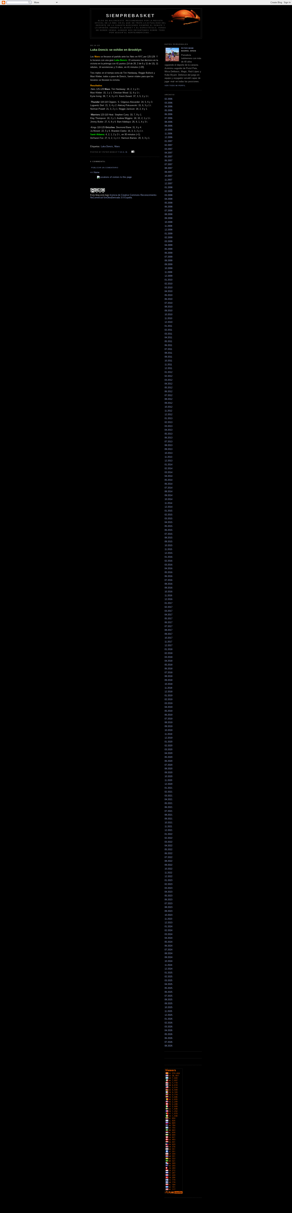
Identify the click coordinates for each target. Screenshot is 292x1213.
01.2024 (168, 926)
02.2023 (168, 884)
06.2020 (168, 761)
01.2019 (168, 695)
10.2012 (168, 407)
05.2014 (168, 480)
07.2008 (168, 210)
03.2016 (168, 564)
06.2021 (168, 807)
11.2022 (168, 872)
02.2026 (168, 1022)
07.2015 (168, 534)
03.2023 (168, 888)
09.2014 (168, 495)
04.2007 (168, 152)
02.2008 (168, 191)
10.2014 (168, 499)
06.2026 (168, 1038)
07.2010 (168, 303)
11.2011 (168, 364)
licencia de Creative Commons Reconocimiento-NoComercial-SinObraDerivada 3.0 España (123, 196)
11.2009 (168, 272)
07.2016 (168, 580)
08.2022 (168, 861)
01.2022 (168, 834)
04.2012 (168, 383)
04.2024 (168, 938)
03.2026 (168, 1026)
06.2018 (168, 668)
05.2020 (168, 757)
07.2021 (168, 811)
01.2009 (168, 233)
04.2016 (168, 568)
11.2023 (168, 919)
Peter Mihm (187, 48)
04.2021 (168, 799)
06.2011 (168, 345)
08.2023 (168, 907)
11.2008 (168, 226)
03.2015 (168, 518)
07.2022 (168, 857)
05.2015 (168, 526)
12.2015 (168, 553)
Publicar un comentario (104, 168)
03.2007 (168, 149)
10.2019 (168, 730)
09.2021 (168, 818)
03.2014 (168, 472)
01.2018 (168, 649)
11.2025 (168, 1011)
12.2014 (168, 507)
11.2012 (168, 410)
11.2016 (168, 595)
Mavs (117, 146)
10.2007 (168, 176)
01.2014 (168, 464)
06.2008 (168, 206)
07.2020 (168, 765)
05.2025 (168, 988)
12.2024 (168, 968)
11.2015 (168, 549)
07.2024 (168, 949)
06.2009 (168, 253)
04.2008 (168, 199)
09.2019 (168, 726)
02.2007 (168, 145)
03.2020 (168, 749)
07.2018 (168, 672)
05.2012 (168, 387)
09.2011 (168, 356)
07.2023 (168, 903)
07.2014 (168, 487)
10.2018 (168, 684)
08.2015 (168, 537)
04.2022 (168, 845)
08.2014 (168, 491)
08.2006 (168, 122)
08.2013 (168, 445)
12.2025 (168, 1015)
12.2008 (168, 229)
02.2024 (168, 930)
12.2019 (168, 738)
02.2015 (168, 514)
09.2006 (168, 126)
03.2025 (168, 980)
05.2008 (168, 203)
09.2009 (168, 264)
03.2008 (168, 195)
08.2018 (168, 676)
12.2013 (168, 460)
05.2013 (168, 433)
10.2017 (168, 638)
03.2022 (168, 842)
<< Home (94, 172)
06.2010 (168, 299)
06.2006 (168, 114)
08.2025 (168, 999)
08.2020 (168, 768)
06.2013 (168, 437)
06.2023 (168, 899)
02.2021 (168, 792)
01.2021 (168, 788)
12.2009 (168, 276)
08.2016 (168, 584)
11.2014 (168, 503)
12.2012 (168, 414)
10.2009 (168, 268)
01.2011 (168, 326)
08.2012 (168, 399)
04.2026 (168, 1030)
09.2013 (168, 449)
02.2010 (168, 283)
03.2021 (168, 795)
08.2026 (168, 1045)
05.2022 (168, 849)
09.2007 (168, 172)
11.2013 (168, 457)
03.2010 (168, 287)
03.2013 (168, 426)
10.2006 (168, 129)
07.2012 (168, 395)
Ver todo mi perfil (175, 85)
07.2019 (168, 718)
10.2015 (168, 545)
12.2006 (168, 137)
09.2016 (168, 587)
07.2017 (168, 626)
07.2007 (168, 164)
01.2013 (168, 418)
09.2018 (168, 680)
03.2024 (168, 934)
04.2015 (168, 522)
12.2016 (168, 599)
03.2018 (168, 657)
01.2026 (168, 1019)
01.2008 (168, 187)
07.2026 (168, 1042)
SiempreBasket (130, 15)
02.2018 (168, 653)
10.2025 (168, 1007)
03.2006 (168, 103)
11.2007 (168, 180)
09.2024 (168, 957)
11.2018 (168, 688)
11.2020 (168, 780)
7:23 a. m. (123, 152)
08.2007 (168, 168)
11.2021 (168, 826)
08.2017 (168, 630)
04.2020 (168, 753)
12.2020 (168, 784)
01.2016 (168, 557)
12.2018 (168, 691)
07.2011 (168, 349)
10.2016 (168, 591)
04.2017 (168, 614)
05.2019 (168, 711)
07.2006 (168, 118)
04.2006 (168, 106)
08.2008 (168, 214)
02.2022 (168, 838)
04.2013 (168, 430)
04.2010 (168, 291)
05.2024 (168, 942)
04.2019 (168, 707)
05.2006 (168, 110)
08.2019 (168, 722)
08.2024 (168, 953)
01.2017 (168, 603)
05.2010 (168, 295)
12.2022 (168, 876)
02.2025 (168, 976)
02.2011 (168, 330)
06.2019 (168, 715)
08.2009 (168, 260)
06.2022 (168, 853)
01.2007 (168, 141)
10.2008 (168, 222)
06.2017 (168, 622)
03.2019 (168, 703)
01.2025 (168, 972)
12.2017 (168, 645)
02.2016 (168, 561)
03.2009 (168, 241)
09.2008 (168, 218)
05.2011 (168, 341)
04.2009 (168, 245)
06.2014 (168, 484)
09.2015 (168, 541)
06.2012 (168, 391)
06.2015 (168, 530)
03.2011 (168, 333)
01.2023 (168, 880)
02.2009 (168, 237)
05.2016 (168, 572)
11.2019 (168, 734)
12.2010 (168, 322)
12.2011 (168, 368)
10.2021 (168, 822)
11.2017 (168, 641)
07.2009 (168, 256)
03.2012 (168, 380)
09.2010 (168, 310)
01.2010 (168, 280)
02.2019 (168, 699)
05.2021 (168, 803)
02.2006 (168, 99)
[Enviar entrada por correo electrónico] (132, 152)
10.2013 (168, 453)
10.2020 (168, 776)
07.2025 (168, 996)
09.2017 (168, 634)
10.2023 (168, 915)
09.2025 (168, 1003)
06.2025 (168, 992)
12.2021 (168, 830)
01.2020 (168, 741)
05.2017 (168, 618)
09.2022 (168, 865)
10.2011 (168, 360)
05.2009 (168, 249)
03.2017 (168, 611)
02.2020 (168, 745)
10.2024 (168, 961)
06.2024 (168, 945)
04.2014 (168, 476)
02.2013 (168, 422)
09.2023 (168, 911)
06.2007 (168, 160)
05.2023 (168, 895)
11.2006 (168, 133)
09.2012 (168, 403)
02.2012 (168, 376)
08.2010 (168, 306)
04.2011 (168, 337)
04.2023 (168, 892)
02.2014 (168, 468)
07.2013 (168, 441)
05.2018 (168, 664)
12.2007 (168, 183)
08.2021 (168, 815)
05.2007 (168, 156)
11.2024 (168, 965)
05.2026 (168, 1034)
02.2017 (168, 607)
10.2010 (168, 314)
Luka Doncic (107, 146)
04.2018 (168, 661)
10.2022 (168, 868)
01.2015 (168, 510)
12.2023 (168, 922)
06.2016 (168, 576)
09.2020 (168, 772)
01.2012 (168, 372)
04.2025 (168, 984)
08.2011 (168, 353)
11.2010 (168, 318)
